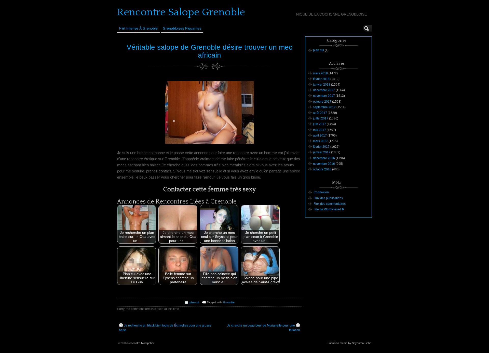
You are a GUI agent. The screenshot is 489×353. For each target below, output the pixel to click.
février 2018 (321, 79)
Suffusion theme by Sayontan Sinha (349, 343)
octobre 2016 (322, 169)
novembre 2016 (324, 164)
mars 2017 (320, 141)
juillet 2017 (320, 118)
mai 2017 (319, 130)
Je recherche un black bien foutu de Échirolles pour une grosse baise (165, 328)
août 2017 (320, 113)
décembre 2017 (324, 90)
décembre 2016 (324, 158)
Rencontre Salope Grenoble (181, 12)
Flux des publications (328, 198)
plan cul (194, 302)
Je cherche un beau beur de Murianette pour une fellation (263, 328)
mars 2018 (320, 73)
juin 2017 (319, 124)
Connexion (321, 192)
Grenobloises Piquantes (182, 28)
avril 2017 (320, 135)
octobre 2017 (322, 101)
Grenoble (229, 302)
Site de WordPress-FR (329, 209)
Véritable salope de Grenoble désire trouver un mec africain (209, 51)
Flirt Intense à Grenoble (138, 28)
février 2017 (321, 146)
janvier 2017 (321, 152)
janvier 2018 (321, 84)
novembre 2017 (324, 96)
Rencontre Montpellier (140, 343)
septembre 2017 (324, 107)
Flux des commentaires (330, 204)
